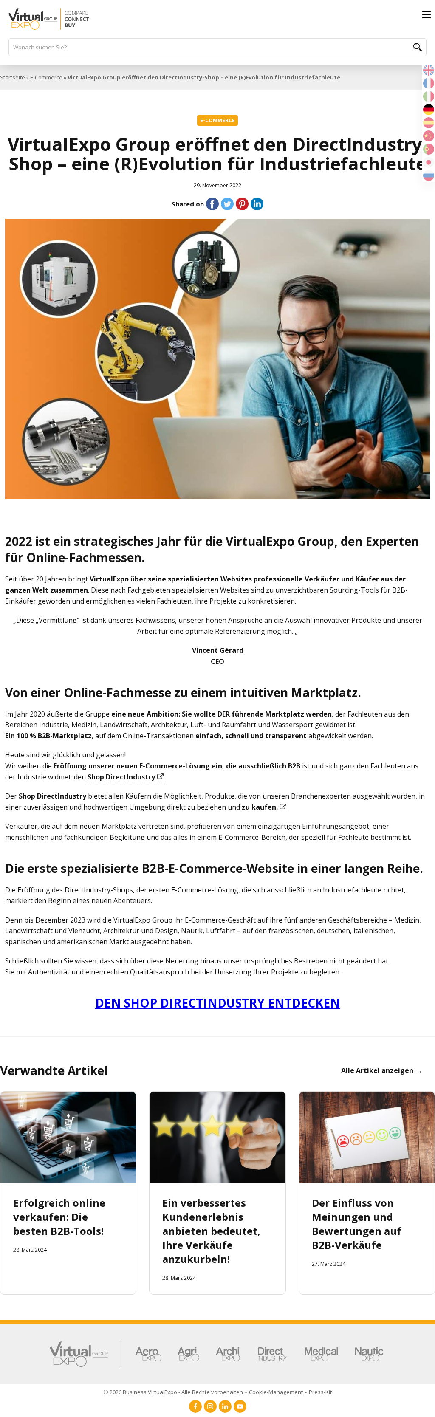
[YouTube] (240, 1406)
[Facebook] (195, 1406)
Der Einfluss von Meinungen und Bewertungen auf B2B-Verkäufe (356, 1224)
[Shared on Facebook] (212, 204)
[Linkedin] (225, 1406)
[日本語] (428, 161)
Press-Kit (320, 1392)
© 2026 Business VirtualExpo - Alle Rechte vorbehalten (173, 1392)
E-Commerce (46, 77)
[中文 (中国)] (428, 135)
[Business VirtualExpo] (217, 19)
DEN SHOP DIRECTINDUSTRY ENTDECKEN (217, 1003)
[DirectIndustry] (272, 1354)
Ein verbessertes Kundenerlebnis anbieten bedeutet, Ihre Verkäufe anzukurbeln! (211, 1231)
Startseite (12, 77)
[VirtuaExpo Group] (85, 1354)
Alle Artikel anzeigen (377, 1070)
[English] (428, 69)
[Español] (428, 122)
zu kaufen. (259, 807)
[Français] (428, 82)
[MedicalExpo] (321, 1354)
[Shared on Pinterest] (242, 204)
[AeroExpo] (148, 1354)
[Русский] (428, 174)
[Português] (428, 148)
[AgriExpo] (188, 1354)
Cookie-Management (276, 1392)
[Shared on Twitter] (227, 204)
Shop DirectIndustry (121, 777)
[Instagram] (210, 1406)
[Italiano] (428, 95)
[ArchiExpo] (228, 1354)
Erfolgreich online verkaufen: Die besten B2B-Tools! (59, 1217)
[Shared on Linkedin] (257, 204)
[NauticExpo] (369, 1354)
